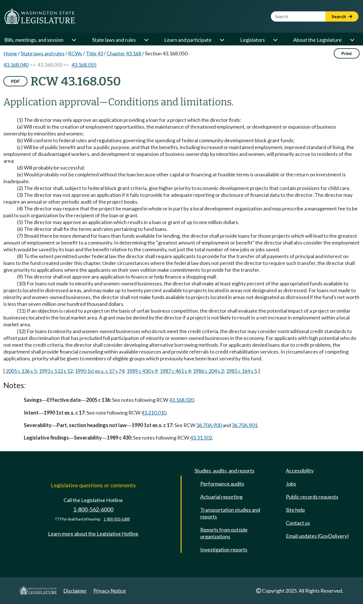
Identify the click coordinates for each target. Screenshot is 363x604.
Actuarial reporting (221, 497)
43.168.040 (15, 65)
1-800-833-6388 (117, 519)
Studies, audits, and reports (224, 470)
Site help (295, 510)
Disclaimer (75, 591)
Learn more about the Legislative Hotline (93, 533)
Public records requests (312, 497)
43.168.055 (83, 65)
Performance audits (222, 483)
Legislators (252, 40)
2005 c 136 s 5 (21, 371)
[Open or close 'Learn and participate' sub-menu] (221, 39)
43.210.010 (153, 412)
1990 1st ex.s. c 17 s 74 (99, 371)
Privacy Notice (109, 591)
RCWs (75, 53)
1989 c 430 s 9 (141, 371)
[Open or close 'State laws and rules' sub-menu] (146, 39)
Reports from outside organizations (224, 533)
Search (339, 16)
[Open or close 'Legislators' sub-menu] (275, 39)
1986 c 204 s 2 (208, 371)
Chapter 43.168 (124, 53)
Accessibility (300, 470)
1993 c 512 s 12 (56, 371)
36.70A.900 (209, 425)
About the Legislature (317, 40)
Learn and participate (188, 40)
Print (346, 53)
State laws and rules (114, 40)
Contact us (298, 523)
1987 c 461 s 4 (175, 371)
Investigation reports (223, 549)
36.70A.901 (244, 425)
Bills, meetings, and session (34, 40)
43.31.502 (201, 437)
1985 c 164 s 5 (241, 371)
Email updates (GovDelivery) (317, 536)
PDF (15, 81)
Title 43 (94, 53)
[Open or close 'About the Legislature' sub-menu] (352, 39)
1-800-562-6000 (93, 509)
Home (10, 53)
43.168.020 (181, 400)
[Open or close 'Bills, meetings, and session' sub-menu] (73, 39)
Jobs (291, 483)
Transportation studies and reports (230, 513)
